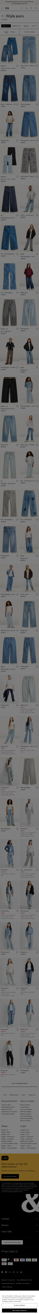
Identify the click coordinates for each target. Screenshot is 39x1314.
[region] (19, 1302)
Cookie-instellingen (19, 1305)
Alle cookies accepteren (19, 1310)
